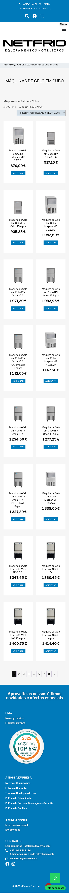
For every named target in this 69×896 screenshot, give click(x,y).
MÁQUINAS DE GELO (20, 64)
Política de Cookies (16, 808)
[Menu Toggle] (63, 29)
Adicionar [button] (18, 173)
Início (6, 64)
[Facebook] (7, 864)
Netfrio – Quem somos (17, 783)
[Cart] (42, 16)
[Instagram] (13, 864)
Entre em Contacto (15, 788)
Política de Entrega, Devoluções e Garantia (29, 803)
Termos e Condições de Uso (20, 793)
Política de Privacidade (18, 798)
